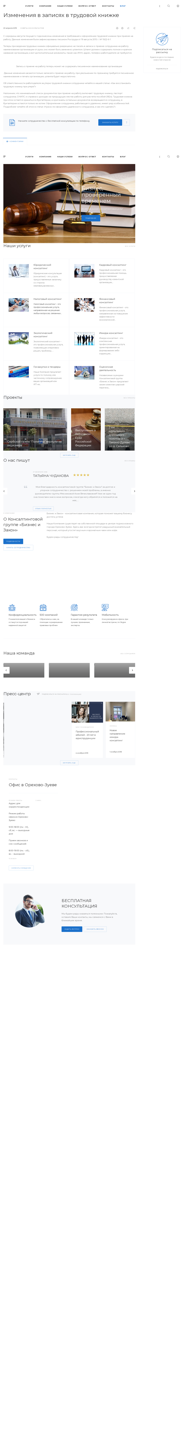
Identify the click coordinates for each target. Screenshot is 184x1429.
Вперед (134, 491)
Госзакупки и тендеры (47, 366)
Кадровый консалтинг (112, 265)
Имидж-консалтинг (111, 333)
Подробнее (90, 218)
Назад (4, 491)
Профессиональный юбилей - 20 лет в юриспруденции (87, 735)
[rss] (128, 28)
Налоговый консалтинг (48, 299)
